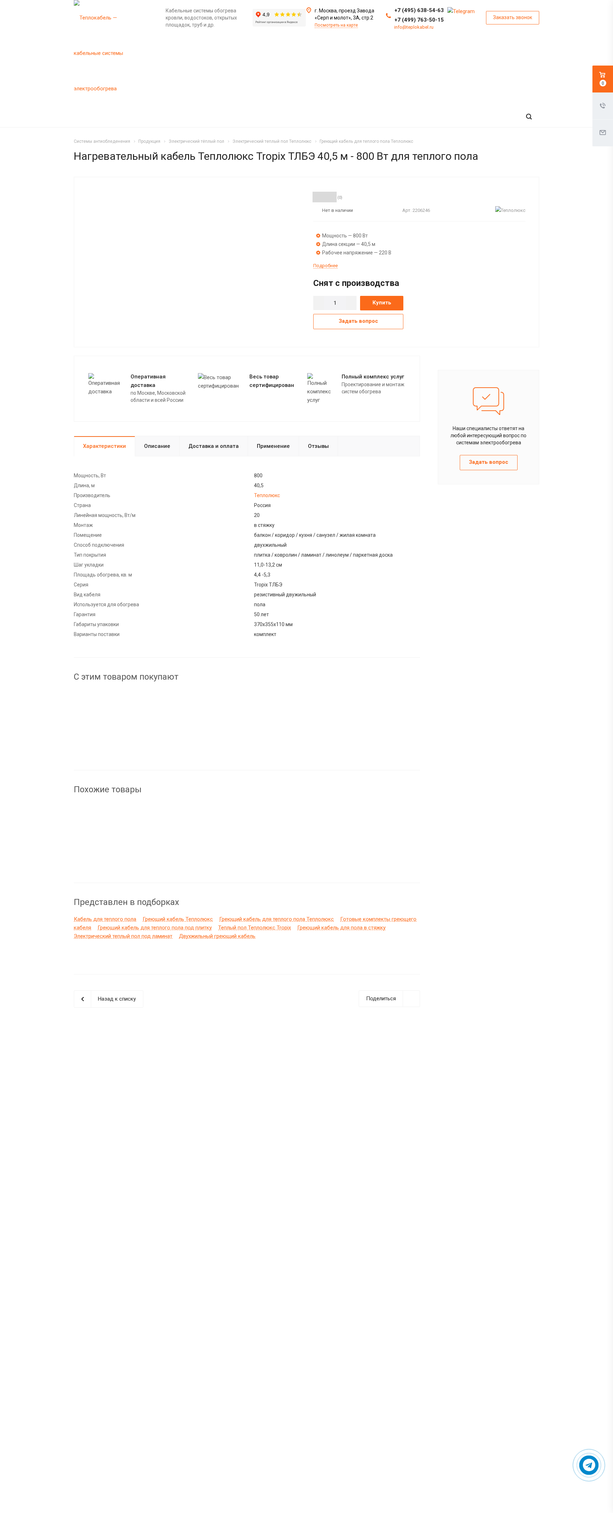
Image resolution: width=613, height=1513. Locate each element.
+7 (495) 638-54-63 (419, 10)
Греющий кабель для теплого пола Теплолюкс (276, 919)
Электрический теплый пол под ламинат (123, 936)
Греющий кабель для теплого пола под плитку (155, 927)
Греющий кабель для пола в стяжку (341, 927)
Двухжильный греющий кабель (217, 936)
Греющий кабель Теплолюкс (178, 919)
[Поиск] (529, 116)
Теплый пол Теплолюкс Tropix (254, 927)
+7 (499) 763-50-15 (419, 20)
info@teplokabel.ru (413, 27)
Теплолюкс (267, 495)
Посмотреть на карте (336, 25)
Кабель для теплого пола (105, 919)
